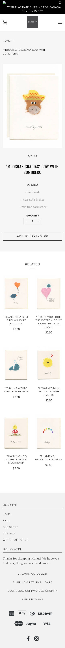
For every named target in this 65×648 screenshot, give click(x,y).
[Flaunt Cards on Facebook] (28, 639)
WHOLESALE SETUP (16, 540)
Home (7, 40)
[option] (32, 106)
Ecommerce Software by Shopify (32, 590)
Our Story (10, 527)
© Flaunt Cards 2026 (33, 573)
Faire (48, 582)
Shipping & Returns (27, 582)
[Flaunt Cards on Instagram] (36, 639)
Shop (6, 520)
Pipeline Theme (32, 599)
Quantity (32, 215)
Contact (9, 533)
